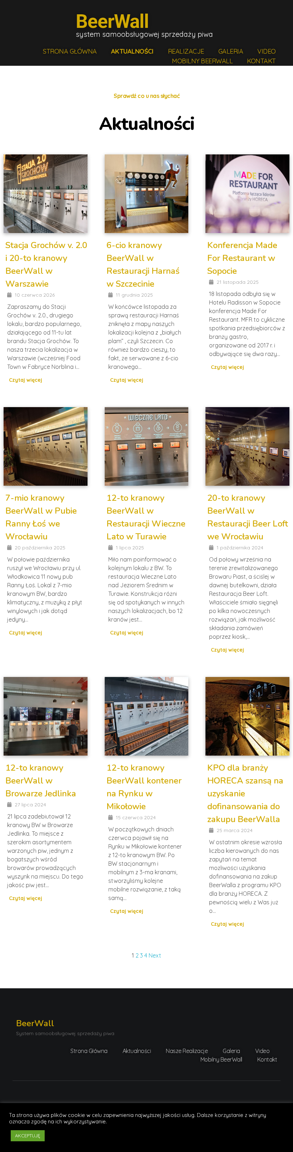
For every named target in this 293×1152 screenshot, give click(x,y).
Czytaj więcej (25, 380)
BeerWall (112, 21)
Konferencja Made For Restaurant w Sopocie (242, 258)
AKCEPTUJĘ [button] (27, 1135)
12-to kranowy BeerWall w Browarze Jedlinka (40, 780)
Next (155, 955)
